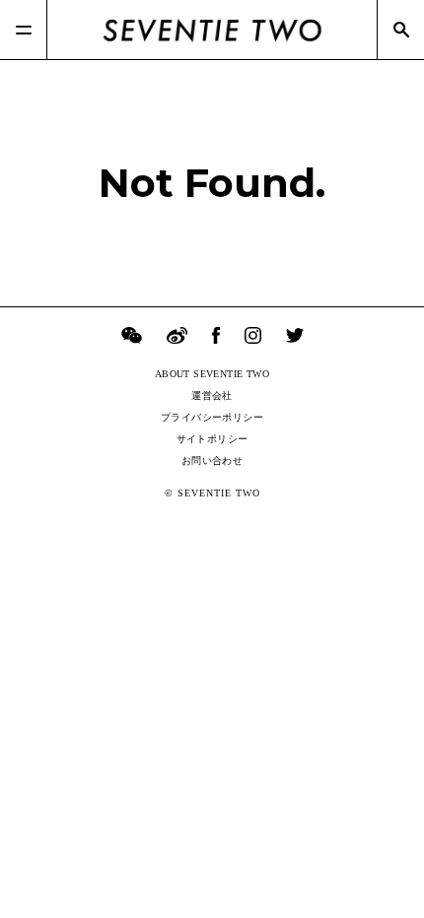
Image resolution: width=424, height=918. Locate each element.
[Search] (400, 29)
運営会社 (212, 395)
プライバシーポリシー (212, 417)
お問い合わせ (212, 460)
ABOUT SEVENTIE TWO (212, 373)
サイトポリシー (212, 438)
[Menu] (23, 29)
